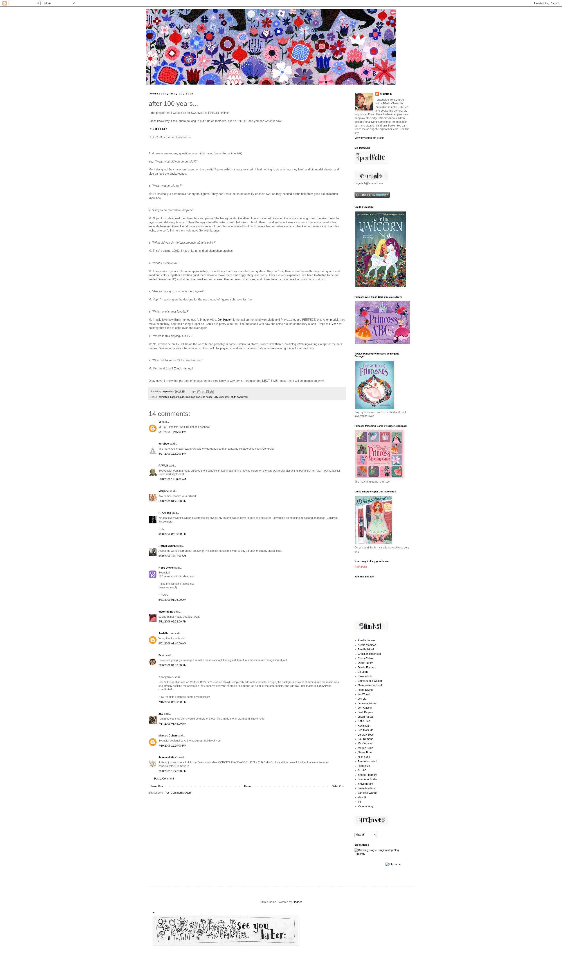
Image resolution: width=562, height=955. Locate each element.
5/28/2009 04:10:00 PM (172, 533)
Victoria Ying (365, 806)
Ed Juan (363, 671)
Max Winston (365, 743)
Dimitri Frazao (366, 667)
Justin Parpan (366, 716)
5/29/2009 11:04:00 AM (172, 555)
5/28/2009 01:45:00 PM (172, 501)
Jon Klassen (365, 707)
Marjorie (164, 491)
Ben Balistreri (366, 649)
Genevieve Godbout (370, 685)
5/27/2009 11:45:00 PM (172, 432)
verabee (164, 443)
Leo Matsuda (365, 730)
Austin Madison (367, 645)
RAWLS (163, 465)
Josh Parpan (166, 633)
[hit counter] (393, 864)
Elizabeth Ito (365, 676)
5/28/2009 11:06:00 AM (172, 479)
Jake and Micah (168, 757)
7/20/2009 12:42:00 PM (172, 771)
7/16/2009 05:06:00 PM (172, 702)
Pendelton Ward (367, 761)
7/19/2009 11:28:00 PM (172, 745)
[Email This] (195, 392)
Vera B (362, 797)
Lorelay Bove (366, 734)
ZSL (161, 713)
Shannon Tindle (367, 779)
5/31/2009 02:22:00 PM (172, 621)
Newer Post (157, 786)
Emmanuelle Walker (370, 680)
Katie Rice (364, 721)
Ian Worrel (364, 694)
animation (164, 397)
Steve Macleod (367, 788)
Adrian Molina (167, 545)
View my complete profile (369, 137)
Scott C (362, 770)
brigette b (386, 94)
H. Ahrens (165, 512)
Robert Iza (364, 765)
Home (247, 786)
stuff (233, 397)
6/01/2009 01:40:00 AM (172, 643)
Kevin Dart (364, 725)
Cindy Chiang (366, 658)
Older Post (338, 786)
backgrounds (177, 397)
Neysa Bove (365, 752)
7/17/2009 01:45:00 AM (172, 723)
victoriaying (166, 611)
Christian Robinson (369, 653)
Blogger (297, 902)
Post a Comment (164, 778)
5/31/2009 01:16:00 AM (172, 599)
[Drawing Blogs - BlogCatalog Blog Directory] (382, 854)
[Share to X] (203, 392)
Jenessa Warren (367, 703)
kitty (216, 397)
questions (224, 397)
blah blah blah (193, 397)
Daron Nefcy (365, 662)
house (209, 397)
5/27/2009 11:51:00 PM (172, 453)
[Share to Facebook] (207, 392)
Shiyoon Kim (365, 783)
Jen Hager (224, 319)
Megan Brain (365, 748)
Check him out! (183, 368)
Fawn (162, 655)
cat (203, 397)
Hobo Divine (166, 567)
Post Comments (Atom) (178, 792)
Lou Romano (365, 739)
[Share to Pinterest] (211, 392)
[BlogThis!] (199, 392)
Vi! (359, 801)
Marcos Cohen (168, 735)
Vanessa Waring (367, 792)
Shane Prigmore (367, 774)
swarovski (242, 397)
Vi (160, 421)
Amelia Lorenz (366, 640)
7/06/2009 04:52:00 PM (172, 665)
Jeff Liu (362, 698)
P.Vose (333, 324)
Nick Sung (364, 756)
